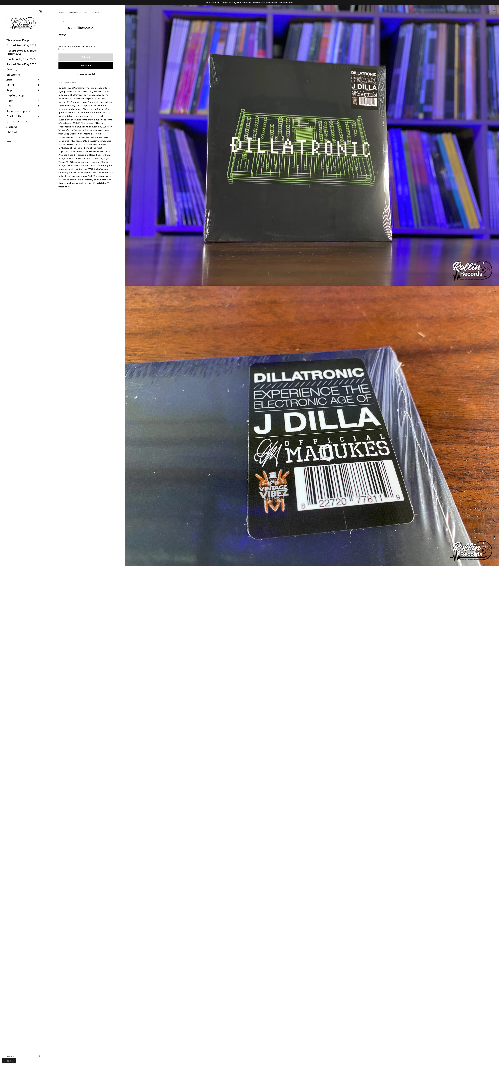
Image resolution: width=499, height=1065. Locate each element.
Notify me (86, 65)
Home (61, 12)
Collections (73, 12)
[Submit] (39, 1056)
